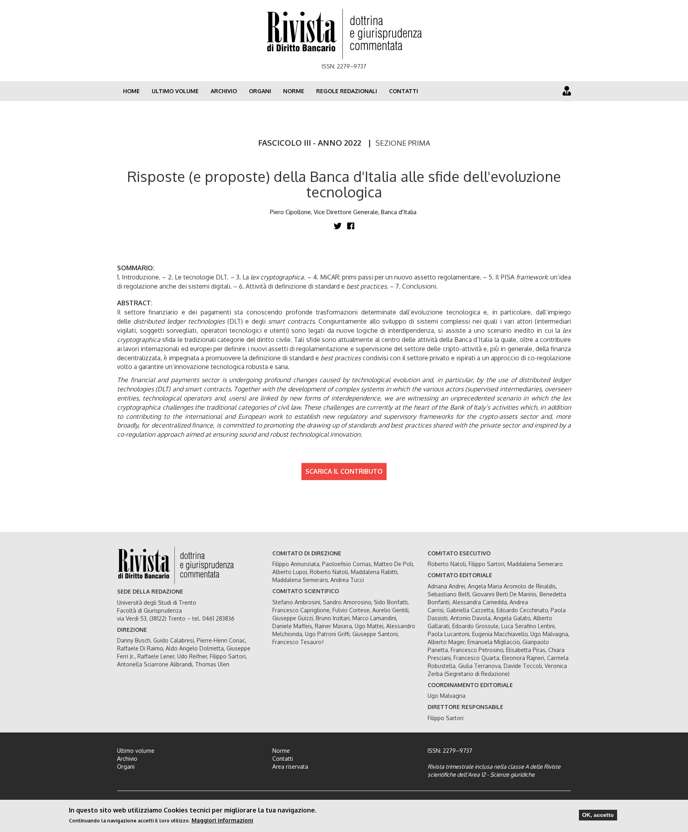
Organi (260, 91)
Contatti (403, 91)
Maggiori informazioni (222, 820)
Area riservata (290, 766)
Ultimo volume (175, 91)
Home (131, 91)
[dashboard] (567, 90)
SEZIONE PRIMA (402, 143)
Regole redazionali (346, 91)
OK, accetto (598, 815)
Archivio (224, 91)
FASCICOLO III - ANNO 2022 (309, 142)
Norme (293, 91)
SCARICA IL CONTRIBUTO (344, 471)
